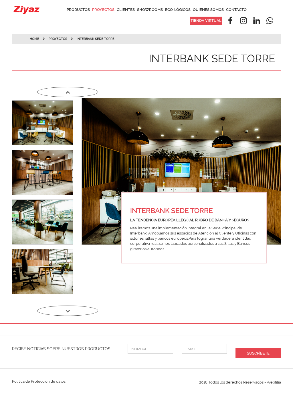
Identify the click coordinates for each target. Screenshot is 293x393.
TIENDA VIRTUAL (206, 20)
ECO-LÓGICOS (178, 9)
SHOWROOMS (150, 9)
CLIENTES (126, 9)
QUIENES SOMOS (208, 9)
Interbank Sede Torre (95, 39)
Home (34, 39)
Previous (67, 92)
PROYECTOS (103, 9)
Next (67, 311)
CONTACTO (236, 9)
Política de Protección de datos (39, 381)
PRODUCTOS (78, 9)
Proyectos (58, 39)
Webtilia (274, 382)
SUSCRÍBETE (258, 353)
